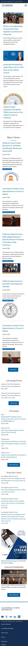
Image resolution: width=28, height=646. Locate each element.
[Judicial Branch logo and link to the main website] (14, 1)
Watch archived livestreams (8, 560)
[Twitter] (6, 617)
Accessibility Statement (7, 628)
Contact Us (4, 641)
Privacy (3, 637)
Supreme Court (8, 261)
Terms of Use (4, 632)
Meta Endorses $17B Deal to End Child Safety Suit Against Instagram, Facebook (13, 442)
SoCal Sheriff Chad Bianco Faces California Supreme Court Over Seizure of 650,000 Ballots (13, 419)
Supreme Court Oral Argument (10, 386)
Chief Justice (7, 169)
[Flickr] (11, 617)
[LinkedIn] (15, 617)
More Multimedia (13, 595)
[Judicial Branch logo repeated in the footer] (14, 621)
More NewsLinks (13, 464)
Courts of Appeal (8, 212)
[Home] (12, 6)
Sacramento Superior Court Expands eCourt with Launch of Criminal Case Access (12, 503)
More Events (13, 403)
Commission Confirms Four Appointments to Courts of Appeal (13, 191)
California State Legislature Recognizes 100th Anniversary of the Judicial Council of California (13, 112)
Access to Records (6, 624)
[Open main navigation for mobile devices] (26, 5)
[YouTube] (2, 617)
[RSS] (19, 617)
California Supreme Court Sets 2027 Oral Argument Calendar (12, 284)
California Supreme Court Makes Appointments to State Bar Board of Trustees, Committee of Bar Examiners (13, 239)
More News (13, 369)
